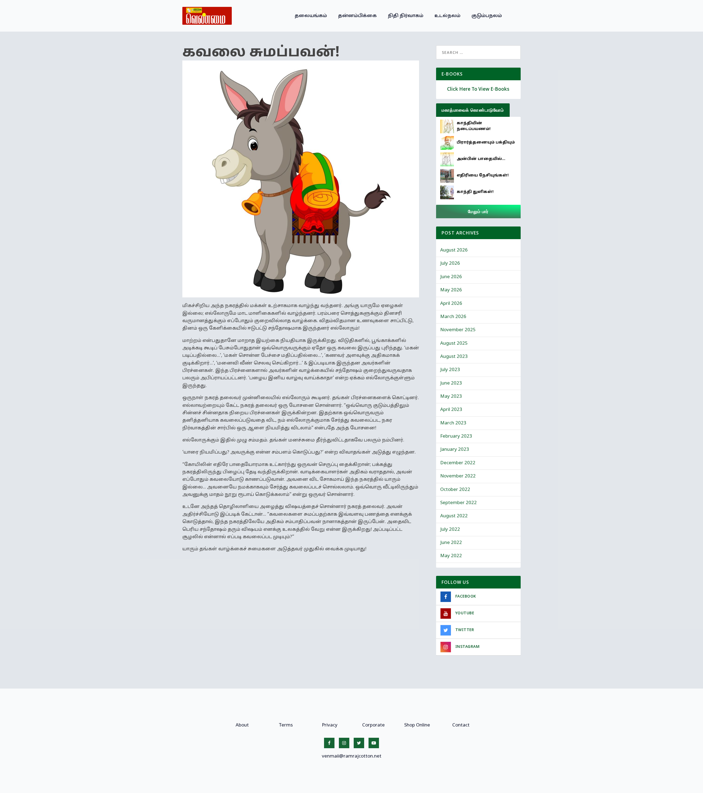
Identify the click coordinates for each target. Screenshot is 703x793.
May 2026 (451, 290)
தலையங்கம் (311, 16)
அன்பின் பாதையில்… (481, 159)
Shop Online (417, 725)
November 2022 (458, 476)
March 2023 (453, 423)
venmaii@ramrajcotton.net (351, 756)
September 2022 (458, 503)
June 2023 (451, 383)
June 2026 (451, 277)
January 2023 (454, 449)
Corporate (373, 725)
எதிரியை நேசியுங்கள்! (483, 175)
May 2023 (451, 396)
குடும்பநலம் (487, 16)
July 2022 (450, 529)
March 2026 (453, 317)
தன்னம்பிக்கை (357, 16)
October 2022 (455, 490)
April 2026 (451, 303)
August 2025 (454, 343)
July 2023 (450, 370)
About (242, 725)
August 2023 (454, 357)
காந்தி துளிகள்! (475, 192)
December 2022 (457, 463)
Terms (286, 725)
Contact (461, 725)
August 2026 (454, 250)
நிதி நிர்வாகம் (405, 16)
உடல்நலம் (447, 16)
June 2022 (451, 543)
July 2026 (450, 263)
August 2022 (454, 516)
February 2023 (456, 436)
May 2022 (451, 556)
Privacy (329, 725)
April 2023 (451, 410)
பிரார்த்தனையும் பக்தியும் (486, 142)
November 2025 (458, 330)
